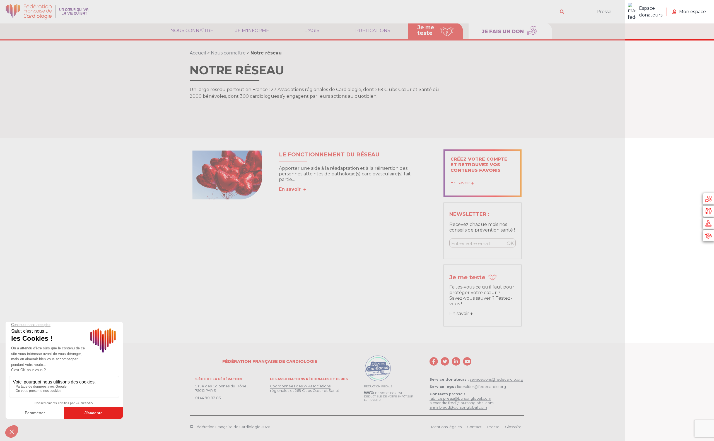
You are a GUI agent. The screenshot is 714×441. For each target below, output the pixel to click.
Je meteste (425, 30)
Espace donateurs (650, 12)
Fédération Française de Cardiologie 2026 (232, 427)
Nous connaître (191, 30)
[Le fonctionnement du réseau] (227, 175)
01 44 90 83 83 (208, 398)
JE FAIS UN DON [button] (503, 31)
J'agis (312, 30)
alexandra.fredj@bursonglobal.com (462, 403)
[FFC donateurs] (708, 199)
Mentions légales (446, 427)
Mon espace (692, 11)
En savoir (291, 189)
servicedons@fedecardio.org (496, 379)
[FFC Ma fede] (708, 211)
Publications (372, 30)
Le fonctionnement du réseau (329, 154)
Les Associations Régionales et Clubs (309, 379)
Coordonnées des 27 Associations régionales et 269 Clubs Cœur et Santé (304, 388)
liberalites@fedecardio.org (481, 387)
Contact (474, 427)
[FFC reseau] (708, 236)
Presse (604, 11)
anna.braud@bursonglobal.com (458, 407)
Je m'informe (252, 30)
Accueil (198, 53)
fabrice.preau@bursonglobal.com (460, 398)
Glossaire (513, 427)
